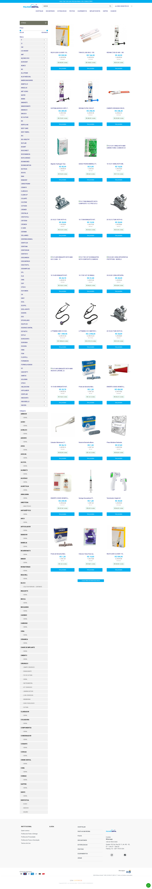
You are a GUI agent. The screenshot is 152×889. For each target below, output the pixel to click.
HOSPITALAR (39, 11)
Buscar (110, 6)
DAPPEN (105, 11)
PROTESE (72, 11)
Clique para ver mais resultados (91, 580)
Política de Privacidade (28, 837)
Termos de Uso (26, 843)
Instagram (111, 855)
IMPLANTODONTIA (95, 11)
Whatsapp (148, 885)
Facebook (125, 855)
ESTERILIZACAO (62, 11)
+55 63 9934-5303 (111, 842)
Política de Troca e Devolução (30, 840)
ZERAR (80, 858)
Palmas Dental (31, 6)
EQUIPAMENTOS (82, 11)
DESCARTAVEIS (50, 11)
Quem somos (25, 830)
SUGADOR (113, 11)
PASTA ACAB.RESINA (84, 831)
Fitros (23, 23)
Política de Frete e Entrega (29, 834)
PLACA (80, 836)
